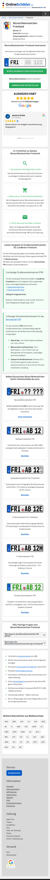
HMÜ (6, 732)
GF (41, 726)
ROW (34, 726)
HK (28, 742)
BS (6, 726)
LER (21, 721)
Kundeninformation (14, 803)
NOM (23, 732)
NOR (18, 726)
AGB (8, 800)
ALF (14, 742)
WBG (6, 742)
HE (21, 742)
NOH (43, 721)
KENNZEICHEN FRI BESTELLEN (25, 85)
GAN (42, 737)
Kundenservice (14, 773)
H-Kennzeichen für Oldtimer (26, 667)
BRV (6, 737)
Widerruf (9, 797)
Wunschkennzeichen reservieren (25, 71)
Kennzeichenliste (13, 789)
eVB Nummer (11, 792)
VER (43, 742)
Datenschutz (11, 794)
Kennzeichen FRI (13, 319)
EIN (35, 721)
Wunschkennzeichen (16, 17)
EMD (14, 721)
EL (27, 737)
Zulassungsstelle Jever (15, 287)
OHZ (34, 737)
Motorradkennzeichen (24, 670)
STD (13, 737)
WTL (37, 732)
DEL (26, 726)
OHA (6, 721)
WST (35, 742)
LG (29, 721)
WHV (14, 732)
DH (13, 747)
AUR (6, 747)
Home (4, 17)
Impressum (10, 805)
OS (30, 732)
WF (20, 747)
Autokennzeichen (24, 656)
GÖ (21, 737)
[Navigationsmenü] (45, 14)
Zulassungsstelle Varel (15, 290)
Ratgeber (10, 786)
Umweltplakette (19, 681)
